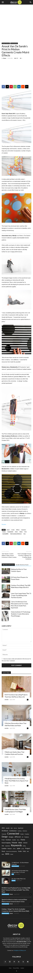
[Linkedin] (19, 86)
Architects (5, 831)
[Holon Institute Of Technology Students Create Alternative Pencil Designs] (6, 617)
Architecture (13, 831)
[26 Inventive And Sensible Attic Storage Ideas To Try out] (6, 873)
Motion (21, 531)
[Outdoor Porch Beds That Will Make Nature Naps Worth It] (6, 588)
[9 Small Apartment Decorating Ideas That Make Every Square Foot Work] (16, 772)
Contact (22, 968)
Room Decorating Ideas (11, 851)
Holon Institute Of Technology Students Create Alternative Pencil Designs (20, 614)
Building (19, 830)
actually (8, 828)
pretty (22, 848)
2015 (3, 828)
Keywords (16, 845)
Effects (17, 529)
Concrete (4, 834)
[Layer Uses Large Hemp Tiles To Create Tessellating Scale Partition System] (6, 595)
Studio (20, 851)
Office (14, 848)
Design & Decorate (5, 43)
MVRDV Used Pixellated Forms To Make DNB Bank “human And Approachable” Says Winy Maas (16, 890)
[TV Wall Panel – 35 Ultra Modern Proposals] (6, 865)
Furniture (8, 840)
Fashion (13, 880)
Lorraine (6, 699)
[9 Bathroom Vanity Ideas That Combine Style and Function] (16, 744)
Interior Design (5, 573)
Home (23, 840)
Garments (23, 529)
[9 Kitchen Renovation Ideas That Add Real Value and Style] (16, 715)
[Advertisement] (16, 21)
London (4, 848)
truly (24, 851)
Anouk (8, 529)
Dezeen (4, 524)
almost (15, 828)
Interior (25, 842)
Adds (12, 828)
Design (5, 837)
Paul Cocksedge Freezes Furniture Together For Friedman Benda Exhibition (24, 556)
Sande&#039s (5, 533)
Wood (11, 854)
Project (27, 848)
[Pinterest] (11, 86)
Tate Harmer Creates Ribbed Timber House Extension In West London (9, 555)
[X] (7, 86)
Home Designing (6, 842)
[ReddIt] (23, 86)
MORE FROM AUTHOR (22, 565)
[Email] (26, 86)
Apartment (20, 828)
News (10, 968)
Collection (25, 830)
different (18, 837)
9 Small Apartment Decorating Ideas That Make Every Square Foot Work (16, 781)
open (18, 848)
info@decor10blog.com (20, 950)
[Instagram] (10, 961)
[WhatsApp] (15, 86)
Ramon (4, 58)
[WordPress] (27, 962)
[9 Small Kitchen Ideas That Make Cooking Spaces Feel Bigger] (16, 801)
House (14, 842)
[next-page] (5, 620)
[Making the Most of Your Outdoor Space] (6, 571)
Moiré (16, 531)
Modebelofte (10, 531)
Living (24, 845)
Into (3, 845)
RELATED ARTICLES (8, 565)
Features (26, 837)
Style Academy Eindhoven (16, 533)
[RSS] (18, 962)
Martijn (4, 531)
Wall (28, 851)
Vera (25, 533)
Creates (27, 834)
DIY (22, 837)
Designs (11, 837)
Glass (18, 839)
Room (3, 851)
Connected (13, 833)
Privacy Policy (16, 968)
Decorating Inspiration (4, 581)
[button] (2, 2)
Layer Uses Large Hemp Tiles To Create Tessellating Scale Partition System (21, 595)
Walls (3, 854)
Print (25, 531)
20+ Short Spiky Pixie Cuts (19, 878)
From (3, 840)
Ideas (20, 843)
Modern (10, 848)
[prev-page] (3, 620)
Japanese (7, 845)
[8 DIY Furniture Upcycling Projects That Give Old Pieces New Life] (16, 686)
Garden (14, 840)
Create (12, 529)
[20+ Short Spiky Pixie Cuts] (6, 881)
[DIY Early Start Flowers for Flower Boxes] (6, 579)
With (7, 854)
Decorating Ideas (14, 43)
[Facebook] (3, 86)
